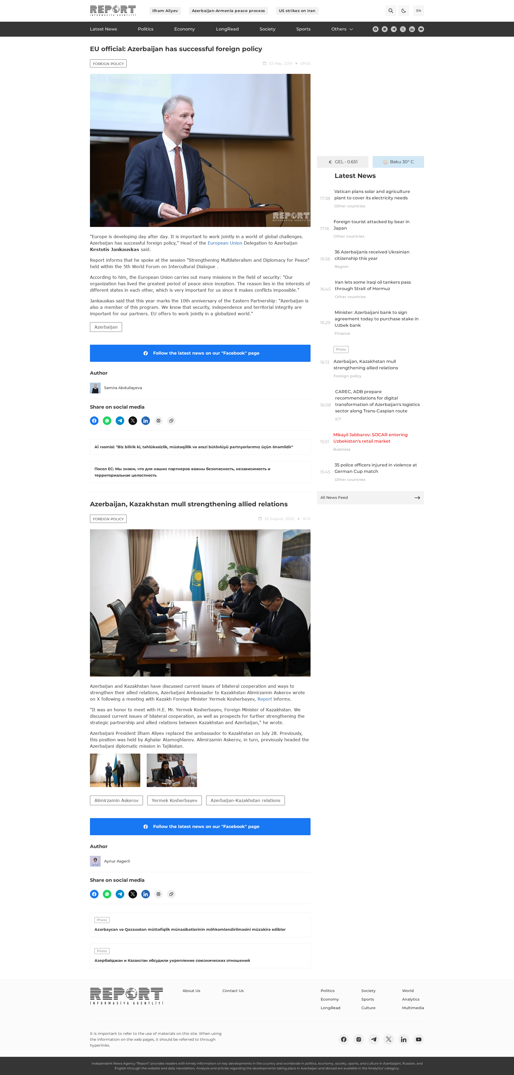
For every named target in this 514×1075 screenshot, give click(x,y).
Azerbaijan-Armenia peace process (228, 10)
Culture (368, 1007)
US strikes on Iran (297, 10)
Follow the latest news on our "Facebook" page (206, 353)
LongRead (331, 1007)
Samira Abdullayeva (123, 387)
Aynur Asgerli (117, 861)
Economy (330, 999)
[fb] (376, 29)
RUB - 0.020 (346, 161)
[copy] (171, 420)
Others (338, 29)
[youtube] (421, 29)
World (408, 990)
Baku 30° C (402, 161)
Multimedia (413, 1007)
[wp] (107, 420)
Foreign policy (108, 64)
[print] (158, 420)
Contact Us (233, 990)
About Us (191, 990)
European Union (225, 242)
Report (265, 698)
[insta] (385, 29)
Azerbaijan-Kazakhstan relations (245, 800)
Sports (367, 999)
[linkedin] (412, 29)
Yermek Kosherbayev (174, 800)
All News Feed (334, 497)
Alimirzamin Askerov (116, 800)
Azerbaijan (106, 326)
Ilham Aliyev (165, 10)
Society (368, 990)
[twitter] (403, 29)
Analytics (410, 999)
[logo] (113, 10)
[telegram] (394, 29)
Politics (328, 990)
